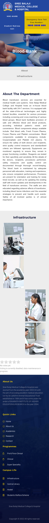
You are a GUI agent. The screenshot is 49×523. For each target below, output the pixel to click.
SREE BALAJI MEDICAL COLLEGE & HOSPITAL (26, 6)
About (24, 70)
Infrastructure (24, 76)
